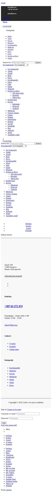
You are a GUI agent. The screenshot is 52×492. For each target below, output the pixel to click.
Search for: (7, 62)
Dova (10, 78)
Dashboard (10, 457)
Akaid (10, 73)
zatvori (8, 490)
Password (5, 418)
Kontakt (9, 444)
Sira (9, 128)
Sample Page (11, 479)
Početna (9, 436)
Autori (8, 440)
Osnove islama (13, 113)
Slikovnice (16, 98)
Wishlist (9, 486)
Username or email (9, 414)
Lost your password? (9, 425)
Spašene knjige (11, 481)
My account (10, 468)
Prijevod (15, 106)
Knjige (8, 438)
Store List (9, 484)
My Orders (10, 473)
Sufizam (11, 130)
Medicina (11, 111)
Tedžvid (15, 108)
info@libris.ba (11, 325)
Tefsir (10, 133)
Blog (8, 453)
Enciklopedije (13, 80)
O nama (9, 442)
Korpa (8, 466)
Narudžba (9, 475)
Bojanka (15, 95)
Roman (10, 122)
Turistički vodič (13, 135)
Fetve (10, 82)
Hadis (10, 87)
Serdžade (11, 126)
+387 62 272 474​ (13, 306)
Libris (3, 3)
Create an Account (14, 409)
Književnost (12, 100)
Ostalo (10, 115)
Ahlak (10, 71)
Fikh (9, 84)
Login (4, 423)
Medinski (16, 104)
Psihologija (12, 119)
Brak (9, 76)
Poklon (10, 117)
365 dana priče (18, 93)
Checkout (9, 455)
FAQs (8, 459)
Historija (11, 89)
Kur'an (10, 102)
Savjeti (10, 124)
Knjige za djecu (14, 91)
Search (37, 62)
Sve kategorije (13, 69)
